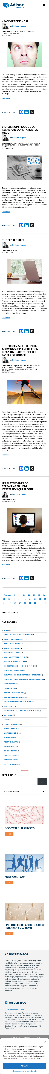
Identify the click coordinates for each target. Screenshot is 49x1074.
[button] (45, 1041)
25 (45, 599)
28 (15, 603)
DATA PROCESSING (10, 755)
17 (4, 599)
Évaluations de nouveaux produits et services (22, 675)
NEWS (6, 719)
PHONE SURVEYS (9, 746)
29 (20, 603)
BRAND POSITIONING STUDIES (14, 661)
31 (30, 603)
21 (24, 599)
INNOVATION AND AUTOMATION (15, 697)
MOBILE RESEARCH (10, 728)
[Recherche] (42, 781)
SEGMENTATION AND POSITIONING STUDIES (19, 666)
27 (9, 603)
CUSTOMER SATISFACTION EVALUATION (17, 702)
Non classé (8, 715)
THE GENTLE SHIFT (13, 240)
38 (44, 603)
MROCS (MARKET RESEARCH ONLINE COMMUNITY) (21, 710)
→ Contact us (14, 1038)
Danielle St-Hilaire (19, 494)
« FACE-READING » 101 (15, 21)
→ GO (8, 834)
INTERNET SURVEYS (11, 737)
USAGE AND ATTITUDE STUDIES (15, 657)
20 (19, 599)
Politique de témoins (19, 1071)
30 (25, 603)
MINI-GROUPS (8, 706)
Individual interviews (12, 643)
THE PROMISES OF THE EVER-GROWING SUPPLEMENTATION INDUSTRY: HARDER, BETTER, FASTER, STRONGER (20, 350)
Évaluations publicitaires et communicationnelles (24, 679)
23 (35, 599)
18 (9, 599)
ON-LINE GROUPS (8, 145)
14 (34, 595)
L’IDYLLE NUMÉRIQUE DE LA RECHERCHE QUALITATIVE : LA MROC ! (20, 129)
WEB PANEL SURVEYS (11, 742)
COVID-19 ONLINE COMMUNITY (14, 639)
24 (40, 599)
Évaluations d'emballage (13, 670)
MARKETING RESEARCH (11, 724)
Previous (7, 595)
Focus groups (9, 684)
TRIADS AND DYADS (10, 760)
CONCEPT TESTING (10, 751)
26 (4, 603)
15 (39, 595)
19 (14, 599)
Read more (6, 98)
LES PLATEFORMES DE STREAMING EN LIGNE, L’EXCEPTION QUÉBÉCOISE (18, 486)
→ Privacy (36, 1038)
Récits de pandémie (11, 733)
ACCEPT (24, 1066)
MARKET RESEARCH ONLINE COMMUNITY (26, 143)
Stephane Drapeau (19, 26)
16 (44, 595)
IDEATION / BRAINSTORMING (14, 693)
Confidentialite (32, 1071)
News (15, 250)
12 (24, 595)
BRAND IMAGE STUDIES (12, 652)
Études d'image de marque (23, 365)
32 (35, 603)
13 (29, 595)
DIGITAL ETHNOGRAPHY (12, 648)
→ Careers (26, 1038)
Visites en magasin (11, 764)
